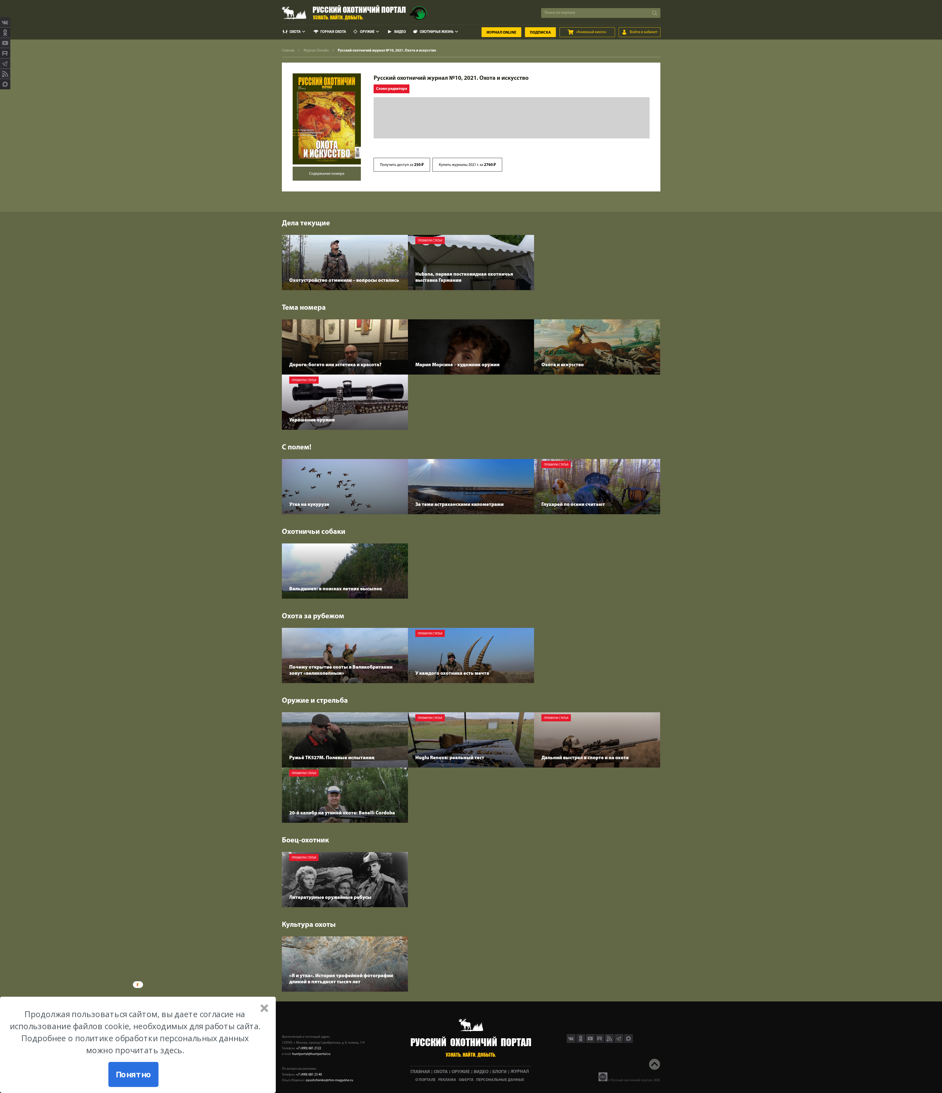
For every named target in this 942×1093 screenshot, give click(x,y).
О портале (425, 1080)
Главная (288, 51)
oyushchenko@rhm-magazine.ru (329, 1080)
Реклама (447, 1080)
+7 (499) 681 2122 (308, 1048)
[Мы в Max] (5, 84)
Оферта (466, 1080)
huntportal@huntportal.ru (311, 1054)
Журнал (501, 33)
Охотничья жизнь (437, 32)
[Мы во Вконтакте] (5, 22)
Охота (295, 32)
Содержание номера (326, 174)
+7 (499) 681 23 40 (309, 1075)
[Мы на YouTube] (5, 43)
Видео (400, 32)
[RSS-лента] (5, 74)
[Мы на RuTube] (5, 53)
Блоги (499, 1071)
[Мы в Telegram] (5, 63)
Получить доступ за (402, 165)
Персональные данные (500, 1080)
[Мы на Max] (628, 1042)
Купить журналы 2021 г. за (467, 165)
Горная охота (333, 32)
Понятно (133, 1074)
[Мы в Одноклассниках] (5, 32)
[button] (135, 1032)
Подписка (540, 33)
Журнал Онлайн (316, 51)
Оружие (367, 32)
